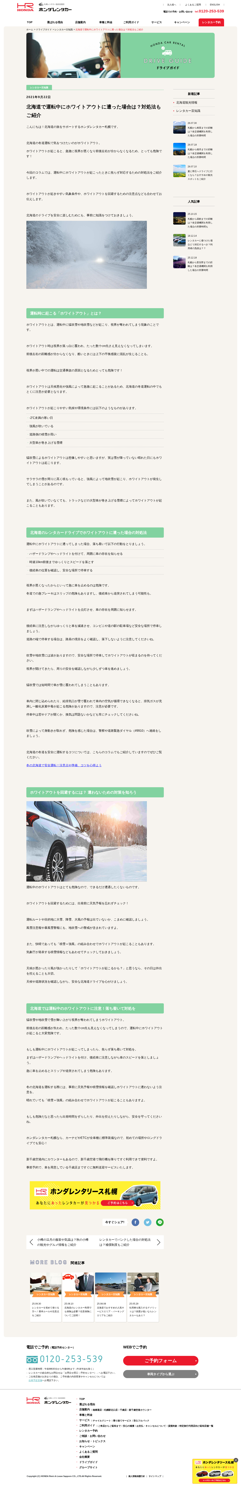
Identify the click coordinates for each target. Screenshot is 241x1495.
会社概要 (84, 1456)
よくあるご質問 (193, 4)
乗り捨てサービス (122, 1420)
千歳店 (123, 1410)
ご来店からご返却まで (109, 1426)
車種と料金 (105, 22)
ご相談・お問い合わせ (92, 1435)
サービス (156, 22)
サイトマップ (155, 1476)
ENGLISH (215, 4)
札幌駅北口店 (111, 1410)
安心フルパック (141, 1420)
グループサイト (88, 1467)
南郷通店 (97, 1410)
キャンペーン (182, 22)
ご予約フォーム (161, 1360)
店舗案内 (80, 22)
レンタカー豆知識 (188, 110)
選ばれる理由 (55, 22)
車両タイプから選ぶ (160, 1374)
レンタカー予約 (88, 1430)
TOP (29, 22)
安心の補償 (128, 1426)
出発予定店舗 (35, 1380)
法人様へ (171, 4)
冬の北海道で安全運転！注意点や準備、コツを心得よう (64, 765)
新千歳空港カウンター (140, 1410)
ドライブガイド (88, 1462)
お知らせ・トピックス (92, 1441)
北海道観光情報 (186, 102)
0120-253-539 (71, 1359)
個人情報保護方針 (136, 1476)
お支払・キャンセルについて (151, 1426)
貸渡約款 (172, 1426)
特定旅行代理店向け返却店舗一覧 (196, 1426)
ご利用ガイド (131, 22)
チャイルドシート (102, 1420)
